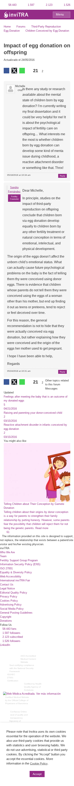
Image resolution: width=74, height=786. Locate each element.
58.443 (12, 4)
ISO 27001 (6, 568)
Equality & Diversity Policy (16, 572)
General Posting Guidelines (16, 612)
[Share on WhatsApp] (22, 70)
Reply (62, 176)
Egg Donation (12, 30)
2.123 (48, 4)
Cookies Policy (9, 600)
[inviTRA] (16, 14)
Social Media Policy (12, 608)
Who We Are (7, 552)
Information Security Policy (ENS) (20, 564)
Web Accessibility (10, 576)
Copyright (5, 616)
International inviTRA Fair (15, 580)
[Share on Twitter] (14, 70)
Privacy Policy (8, 596)
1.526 (66, 4)
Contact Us (6, 584)
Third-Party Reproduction (46, 26)
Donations (6, 620)
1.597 (30, 4)
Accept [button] (37, 774)
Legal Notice (7, 588)
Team (3, 556)
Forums (20, 26)
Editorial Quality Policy (13, 592)
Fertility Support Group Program (19, 560)
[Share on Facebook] (6, 70)
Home (7, 26)
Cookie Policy (38, 763)
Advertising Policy (11, 604)
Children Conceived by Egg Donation (47, 30)
